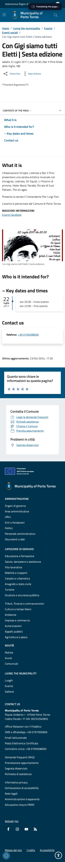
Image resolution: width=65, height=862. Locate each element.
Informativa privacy (16, 782)
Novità (9, 645)
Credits (31, 850)
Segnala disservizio (16, 768)
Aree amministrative (17, 511)
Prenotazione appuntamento (21, 763)
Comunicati (11, 664)
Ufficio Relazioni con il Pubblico (23, 726)
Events (48, 28)
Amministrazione (17, 499)
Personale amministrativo (20, 534)
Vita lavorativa (13, 567)
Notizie (9, 652)
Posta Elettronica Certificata (21, 743)
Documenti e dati (15, 539)
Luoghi (9, 680)
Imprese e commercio (17, 620)
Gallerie (9, 691)
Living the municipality (26, 28)
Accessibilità (47, 850)
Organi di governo (15, 506)
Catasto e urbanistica (17, 578)
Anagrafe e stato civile (18, 584)
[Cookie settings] (6, 855)
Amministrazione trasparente (22, 799)
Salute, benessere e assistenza (23, 562)
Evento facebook (11, 215)
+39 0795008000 (28, 335)
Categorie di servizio (19, 549)
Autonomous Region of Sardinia (21, 4)
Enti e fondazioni (15, 522)
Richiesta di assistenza (18, 774)
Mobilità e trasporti (16, 573)
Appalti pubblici (14, 631)
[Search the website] (55, 15)
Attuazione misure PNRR (19, 805)
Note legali (11, 793)
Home (5, 28)
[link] (32, 245)
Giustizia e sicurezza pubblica (22, 595)
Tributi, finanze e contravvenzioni (24, 603)
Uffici (8, 517)
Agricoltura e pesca (16, 637)
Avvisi (8, 658)
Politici (9, 528)
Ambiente (10, 615)
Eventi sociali (10, 32)
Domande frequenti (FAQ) (19, 757)
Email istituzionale (16, 738)
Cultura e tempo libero (18, 609)
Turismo (9, 589)
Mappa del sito (13, 850)
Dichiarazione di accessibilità (21, 788)
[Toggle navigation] (4, 15)
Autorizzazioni (13, 626)
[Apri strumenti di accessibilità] (58, 855)
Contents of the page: (16, 110)
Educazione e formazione (19, 556)
